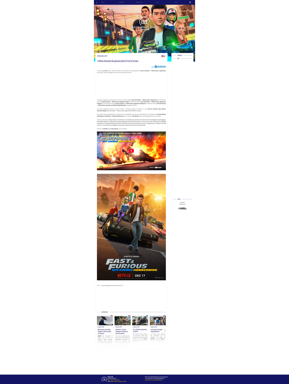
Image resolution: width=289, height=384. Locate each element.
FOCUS (157, 2)
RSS (115, 380)
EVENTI (176, 2)
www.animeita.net (148, 380)
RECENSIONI (121, 2)
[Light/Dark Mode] (97, 3)
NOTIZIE (103, 2)
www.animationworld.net (157, 380)
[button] (165, 330)
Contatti (112, 380)
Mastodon (116, 381)
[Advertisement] (131, 86)
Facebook (124, 381)
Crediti (109, 380)
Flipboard (120, 381)
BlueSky (112, 381)
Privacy (118, 380)
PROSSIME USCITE (139, 2)
